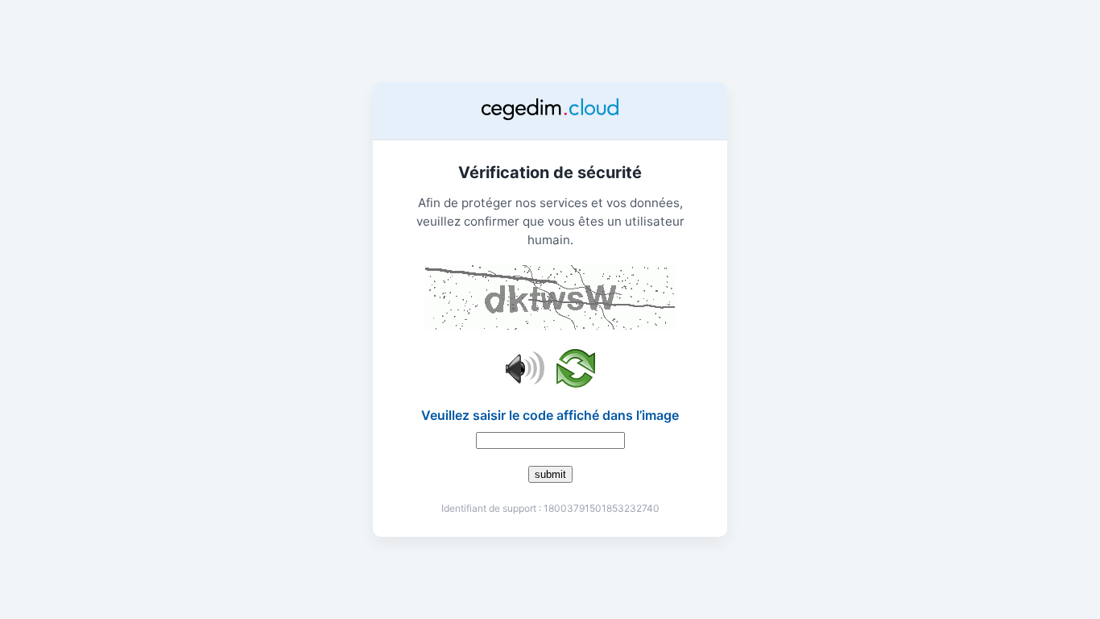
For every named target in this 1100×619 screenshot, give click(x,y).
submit (550, 474)
